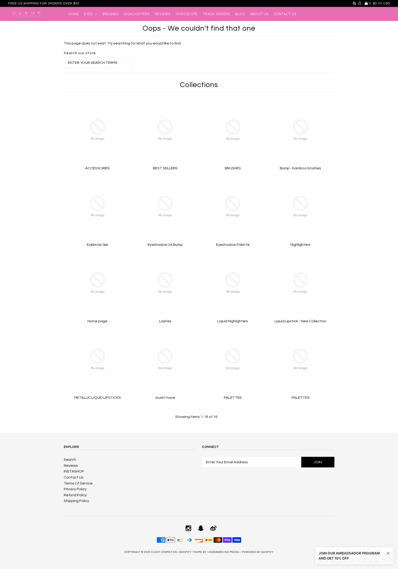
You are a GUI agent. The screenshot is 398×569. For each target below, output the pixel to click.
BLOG (240, 14)
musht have (165, 397)
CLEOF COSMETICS (164, 552)
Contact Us (73, 477)
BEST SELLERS (165, 168)
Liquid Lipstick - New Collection (300, 321)
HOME (73, 14)
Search (70, 459)
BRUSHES (110, 14)
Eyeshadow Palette (233, 244)
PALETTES (233, 397)
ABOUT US (259, 14)
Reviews (71, 465)
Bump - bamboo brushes (300, 168)
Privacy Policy (75, 489)
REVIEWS (162, 14)
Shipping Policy (76, 501)
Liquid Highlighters (232, 321)
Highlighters (300, 244)
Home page (97, 321)
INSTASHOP (74, 471)
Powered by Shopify (258, 552)
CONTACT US (285, 14)
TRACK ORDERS (216, 14)
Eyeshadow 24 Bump (165, 244)
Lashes (165, 321)
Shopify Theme (190, 552)
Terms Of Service (78, 483)
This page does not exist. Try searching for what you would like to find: (122, 43)
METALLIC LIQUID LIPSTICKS (97, 397)
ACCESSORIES (97, 168)
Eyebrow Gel (97, 244)
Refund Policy (75, 495)
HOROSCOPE (187, 14)
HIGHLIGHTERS (136, 14)
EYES (88, 14)
